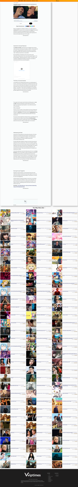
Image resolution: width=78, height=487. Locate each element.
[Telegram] (31, 26)
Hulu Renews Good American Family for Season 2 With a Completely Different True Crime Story (18, 424)
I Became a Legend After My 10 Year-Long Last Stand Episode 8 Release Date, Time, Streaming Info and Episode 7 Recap (70, 338)
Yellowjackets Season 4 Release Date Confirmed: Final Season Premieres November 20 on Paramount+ (43, 385)
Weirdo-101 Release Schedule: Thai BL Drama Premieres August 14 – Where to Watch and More (18, 456)
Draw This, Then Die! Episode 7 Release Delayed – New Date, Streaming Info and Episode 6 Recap (18, 322)
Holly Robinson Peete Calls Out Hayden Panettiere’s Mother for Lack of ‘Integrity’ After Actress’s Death (70, 440)
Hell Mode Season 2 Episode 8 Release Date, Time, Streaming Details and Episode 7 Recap (18, 338)
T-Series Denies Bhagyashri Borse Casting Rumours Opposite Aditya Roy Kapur (44, 448)
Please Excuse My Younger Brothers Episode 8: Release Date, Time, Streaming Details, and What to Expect (44, 314)
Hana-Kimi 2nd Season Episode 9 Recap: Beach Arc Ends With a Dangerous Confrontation (69, 393)
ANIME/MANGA (24, 213)
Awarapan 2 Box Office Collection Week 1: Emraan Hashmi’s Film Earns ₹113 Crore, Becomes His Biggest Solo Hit (18, 306)
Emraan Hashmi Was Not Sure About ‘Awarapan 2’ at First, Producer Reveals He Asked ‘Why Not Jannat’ (69, 448)
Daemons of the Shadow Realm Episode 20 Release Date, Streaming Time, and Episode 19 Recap (18, 283)
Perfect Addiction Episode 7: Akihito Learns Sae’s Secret (43, 393)
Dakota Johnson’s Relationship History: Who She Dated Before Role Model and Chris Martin (18, 236)
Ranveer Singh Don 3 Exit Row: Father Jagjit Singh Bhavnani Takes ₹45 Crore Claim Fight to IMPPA (69, 306)
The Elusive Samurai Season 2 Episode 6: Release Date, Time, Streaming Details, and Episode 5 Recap (69, 330)
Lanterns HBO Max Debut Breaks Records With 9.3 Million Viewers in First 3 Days (18, 377)
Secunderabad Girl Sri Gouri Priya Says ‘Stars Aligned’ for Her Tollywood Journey (69, 299)
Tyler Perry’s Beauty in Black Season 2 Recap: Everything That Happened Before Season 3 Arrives (17, 385)
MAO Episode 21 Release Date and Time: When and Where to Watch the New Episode (44, 236)
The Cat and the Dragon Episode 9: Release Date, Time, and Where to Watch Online (44, 267)
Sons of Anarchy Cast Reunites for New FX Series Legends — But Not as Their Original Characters (44, 416)
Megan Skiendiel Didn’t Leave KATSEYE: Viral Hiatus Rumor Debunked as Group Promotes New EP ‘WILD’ (69, 361)
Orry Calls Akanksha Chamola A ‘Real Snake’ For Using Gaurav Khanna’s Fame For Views (17, 401)
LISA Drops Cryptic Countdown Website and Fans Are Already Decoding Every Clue (18, 369)
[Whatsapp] (30, 26)
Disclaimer (50, 478)
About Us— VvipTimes (51, 476)
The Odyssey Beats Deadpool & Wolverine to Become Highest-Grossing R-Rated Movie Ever (44, 306)
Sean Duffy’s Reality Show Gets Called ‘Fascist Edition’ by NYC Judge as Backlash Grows (18, 432)
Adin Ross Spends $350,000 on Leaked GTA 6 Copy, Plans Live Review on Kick (18, 251)
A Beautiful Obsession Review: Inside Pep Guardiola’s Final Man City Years (17, 259)
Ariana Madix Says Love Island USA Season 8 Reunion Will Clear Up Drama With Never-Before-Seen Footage (69, 401)
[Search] (30, 23)
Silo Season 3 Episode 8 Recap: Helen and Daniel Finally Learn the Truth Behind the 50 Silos (44, 377)
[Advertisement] (25, 40)
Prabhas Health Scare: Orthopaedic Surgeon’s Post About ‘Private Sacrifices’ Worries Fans (44, 463)
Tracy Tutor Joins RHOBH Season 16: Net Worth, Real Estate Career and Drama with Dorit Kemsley (44, 440)
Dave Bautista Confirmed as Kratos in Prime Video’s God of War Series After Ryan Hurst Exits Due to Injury (69, 377)
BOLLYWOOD (24, 331)
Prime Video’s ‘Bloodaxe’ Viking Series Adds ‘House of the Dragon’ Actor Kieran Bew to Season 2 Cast (18, 408)
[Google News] (32, 26)
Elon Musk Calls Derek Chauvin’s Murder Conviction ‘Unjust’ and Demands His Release (17, 440)
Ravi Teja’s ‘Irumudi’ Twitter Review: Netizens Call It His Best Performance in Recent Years (17, 267)
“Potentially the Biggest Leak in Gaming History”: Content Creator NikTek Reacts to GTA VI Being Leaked (44, 244)
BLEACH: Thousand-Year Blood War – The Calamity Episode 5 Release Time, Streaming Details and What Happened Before (18, 275)
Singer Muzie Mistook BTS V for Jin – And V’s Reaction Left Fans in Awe (69, 369)
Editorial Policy (50, 479)
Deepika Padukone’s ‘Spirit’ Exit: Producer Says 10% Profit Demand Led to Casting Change (44, 259)
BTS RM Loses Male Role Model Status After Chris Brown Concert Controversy (43, 361)
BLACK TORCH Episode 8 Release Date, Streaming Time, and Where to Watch (44, 275)
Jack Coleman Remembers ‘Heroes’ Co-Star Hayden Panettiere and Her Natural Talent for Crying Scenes (18, 448)
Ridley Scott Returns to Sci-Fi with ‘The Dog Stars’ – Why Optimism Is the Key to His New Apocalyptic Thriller (44, 330)
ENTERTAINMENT (75, 331)
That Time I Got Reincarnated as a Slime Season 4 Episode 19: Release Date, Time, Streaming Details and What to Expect (18, 346)
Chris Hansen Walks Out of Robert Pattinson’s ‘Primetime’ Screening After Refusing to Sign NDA (69, 228)
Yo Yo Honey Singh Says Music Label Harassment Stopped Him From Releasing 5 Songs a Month (69, 291)
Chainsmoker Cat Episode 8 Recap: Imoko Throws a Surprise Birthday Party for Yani (44, 354)
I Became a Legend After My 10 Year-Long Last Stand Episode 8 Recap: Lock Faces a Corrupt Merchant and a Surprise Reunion (69, 283)
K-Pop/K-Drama (75, 221)
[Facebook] (25, 26)
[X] (27, 26)
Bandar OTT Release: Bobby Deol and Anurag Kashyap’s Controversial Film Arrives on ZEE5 (18, 330)
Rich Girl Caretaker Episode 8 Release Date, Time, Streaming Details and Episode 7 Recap (69, 267)
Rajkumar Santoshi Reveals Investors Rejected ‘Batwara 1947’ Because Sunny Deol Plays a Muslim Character (70, 463)
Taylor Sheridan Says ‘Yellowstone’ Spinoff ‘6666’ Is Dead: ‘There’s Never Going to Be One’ (69, 408)
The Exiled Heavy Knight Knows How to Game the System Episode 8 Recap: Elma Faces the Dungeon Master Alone (18, 393)
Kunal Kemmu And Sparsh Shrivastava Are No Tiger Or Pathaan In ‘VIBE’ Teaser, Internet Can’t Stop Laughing (70, 251)
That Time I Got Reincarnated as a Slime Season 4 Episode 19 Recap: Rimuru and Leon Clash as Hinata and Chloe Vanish (18, 291)
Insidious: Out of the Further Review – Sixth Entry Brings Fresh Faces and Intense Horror (44, 228)
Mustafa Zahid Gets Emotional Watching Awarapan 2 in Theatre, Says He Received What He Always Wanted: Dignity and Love (44, 401)
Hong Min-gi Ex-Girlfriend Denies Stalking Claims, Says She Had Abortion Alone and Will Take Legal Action (43, 369)
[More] (34, 26)
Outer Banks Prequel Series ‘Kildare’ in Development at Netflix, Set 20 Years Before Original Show (44, 408)
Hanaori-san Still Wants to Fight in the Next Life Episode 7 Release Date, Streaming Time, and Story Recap (69, 236)
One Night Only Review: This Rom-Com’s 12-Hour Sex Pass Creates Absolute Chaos (44, 251)
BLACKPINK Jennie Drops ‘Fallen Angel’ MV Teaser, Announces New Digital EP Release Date (69, 220)
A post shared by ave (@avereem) (21, 78)
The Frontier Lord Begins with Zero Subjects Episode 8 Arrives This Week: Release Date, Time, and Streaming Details (44, 338)
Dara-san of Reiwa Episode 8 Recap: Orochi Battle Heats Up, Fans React (43, 346)
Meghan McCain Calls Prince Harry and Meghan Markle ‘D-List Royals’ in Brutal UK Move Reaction (44, 432)
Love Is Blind (31, 28)
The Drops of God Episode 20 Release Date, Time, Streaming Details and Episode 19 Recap (18, 314)
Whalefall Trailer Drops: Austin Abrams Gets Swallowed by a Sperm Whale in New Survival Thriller (69, 456)
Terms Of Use (50, 481)
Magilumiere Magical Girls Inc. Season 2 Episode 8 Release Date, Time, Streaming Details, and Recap (44, 212)
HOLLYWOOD (17, 2)
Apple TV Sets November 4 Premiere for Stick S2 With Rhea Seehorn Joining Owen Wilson (69, 259)
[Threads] (28, 26)
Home (14, 2)
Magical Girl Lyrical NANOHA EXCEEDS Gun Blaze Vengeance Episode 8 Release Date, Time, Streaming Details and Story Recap (70, 212)
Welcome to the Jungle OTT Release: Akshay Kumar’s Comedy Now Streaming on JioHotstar (69, 314)
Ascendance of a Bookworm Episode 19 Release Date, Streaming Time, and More (69, 275)
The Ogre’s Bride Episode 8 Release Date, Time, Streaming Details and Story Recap (44, 220)
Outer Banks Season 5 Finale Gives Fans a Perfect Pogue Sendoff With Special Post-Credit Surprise (44, 424)
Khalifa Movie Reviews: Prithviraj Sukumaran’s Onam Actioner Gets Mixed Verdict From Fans (18, 463)
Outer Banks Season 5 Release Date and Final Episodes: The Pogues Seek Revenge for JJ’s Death (18, 416)
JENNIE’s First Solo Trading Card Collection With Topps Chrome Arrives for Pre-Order (18, 361)
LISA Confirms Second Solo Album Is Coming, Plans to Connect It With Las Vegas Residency (44, 322)
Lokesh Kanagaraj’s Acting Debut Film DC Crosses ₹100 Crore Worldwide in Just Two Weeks (17, 228)
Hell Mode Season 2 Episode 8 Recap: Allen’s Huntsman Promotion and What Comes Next (44, 283)
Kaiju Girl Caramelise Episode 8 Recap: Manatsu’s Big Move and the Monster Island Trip (18, 354)
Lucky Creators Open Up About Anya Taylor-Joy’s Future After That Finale (17, 244)
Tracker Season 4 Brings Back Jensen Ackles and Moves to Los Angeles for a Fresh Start (70, 244)
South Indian (24, 229)
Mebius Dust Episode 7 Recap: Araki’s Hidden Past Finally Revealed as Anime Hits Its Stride (69, 346)
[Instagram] (29, 26)
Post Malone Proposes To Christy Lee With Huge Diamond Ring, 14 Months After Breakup (69, 424)
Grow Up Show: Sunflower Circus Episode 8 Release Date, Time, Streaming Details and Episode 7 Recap (17, 212)
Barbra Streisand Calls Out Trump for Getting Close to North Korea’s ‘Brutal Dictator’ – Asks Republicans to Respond (69, 432)
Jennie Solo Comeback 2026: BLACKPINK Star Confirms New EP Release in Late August (43, 456)
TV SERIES (24, 378)
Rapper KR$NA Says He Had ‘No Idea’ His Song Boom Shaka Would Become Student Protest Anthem (18, 299)
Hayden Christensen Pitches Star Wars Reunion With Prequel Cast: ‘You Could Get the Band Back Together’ (69, 416)
